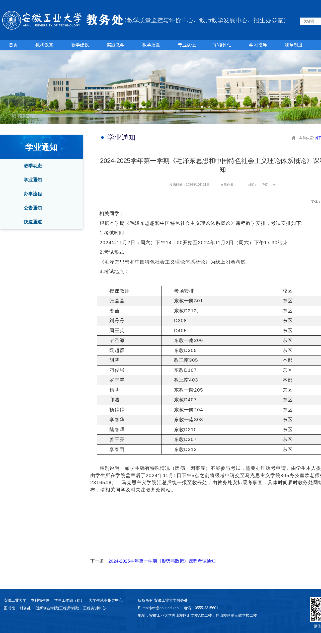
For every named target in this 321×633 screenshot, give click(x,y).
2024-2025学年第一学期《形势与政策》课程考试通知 (162, 561)
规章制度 (294, 44)
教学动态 (33, 165)
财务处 (25, 608)
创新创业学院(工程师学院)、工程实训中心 (70, 608)
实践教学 (116, 44)
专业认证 (187, 44)
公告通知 (33, 207)
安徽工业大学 (15, 600)
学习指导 (258, 44)
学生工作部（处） (69, 600)
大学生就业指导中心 (106, 600)
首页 (13, 44)
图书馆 (9, 608)
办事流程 (33, 193)
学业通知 (33, 179)
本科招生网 (40, 600)
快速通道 (33, 221)
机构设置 (44, 44)
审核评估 (222, 44)
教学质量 (151, 44)
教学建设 (80, 44)
